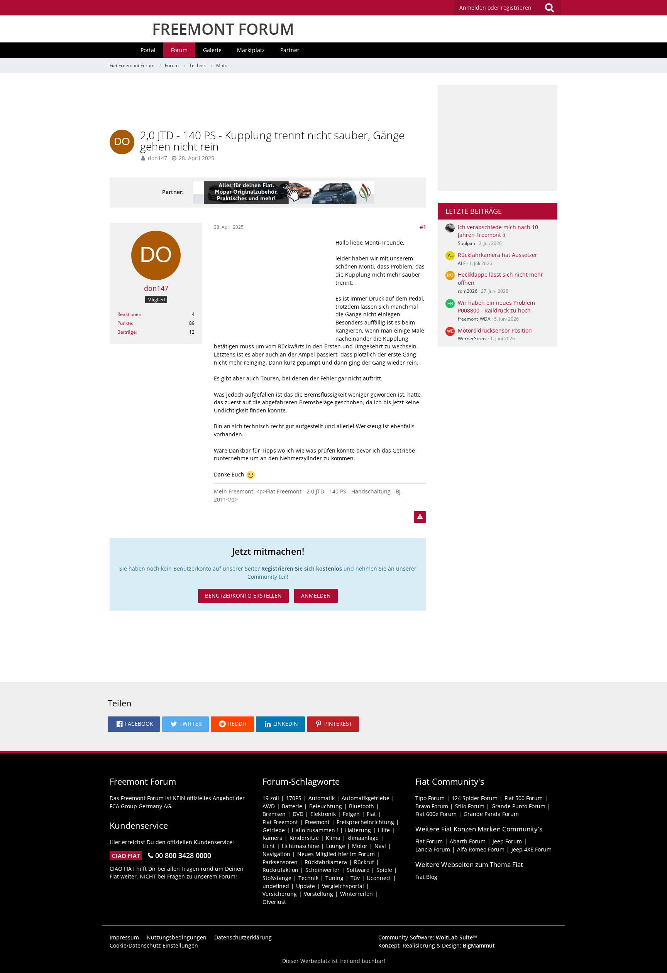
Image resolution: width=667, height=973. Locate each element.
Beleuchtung (325, 806)
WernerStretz (472, 338)
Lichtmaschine (300, 846)
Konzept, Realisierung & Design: (436, 945)
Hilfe (384, 830)
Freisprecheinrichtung (365, 822)
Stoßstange (276, 878)
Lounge (335, 846)
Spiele (384, 869)
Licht (268, 846)
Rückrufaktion (280, 869)
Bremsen (274, 814)
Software (358, 869)
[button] (134, 724)
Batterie (292, 806)
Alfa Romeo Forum (480, 849)
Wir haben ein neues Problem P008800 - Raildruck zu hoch (496, 306)
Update (305, 886)
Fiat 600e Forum (436, 814)
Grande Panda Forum (491, 814)
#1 (423, 226)
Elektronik (323, 814)
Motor (359, 846)
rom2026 (467, 291)
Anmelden (316, 595)
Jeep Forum (507, 841)
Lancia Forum (432, 849)
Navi (380, 846)
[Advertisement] (267, 102)
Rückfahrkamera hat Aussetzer (497, 254)
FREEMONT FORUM (223, 28)
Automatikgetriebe (365, 798)
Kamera (272, 837)
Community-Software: (427, 937)
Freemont (317, 822)
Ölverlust (274, 901)
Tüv (355, 878)
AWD (268, 806)
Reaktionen (129, 314)
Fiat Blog (426, 876)
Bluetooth (361, 806)
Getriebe (273, 830)
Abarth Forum (468, 841)
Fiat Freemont (280, 822)
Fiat (371, 814)
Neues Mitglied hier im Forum (336, 854)
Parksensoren (280, 862)
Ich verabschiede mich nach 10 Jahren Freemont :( (498, 231)
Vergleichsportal (343, 886)
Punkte (124, 323)
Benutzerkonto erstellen (243, 595)
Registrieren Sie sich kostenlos (301, 568)
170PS (293, 798)
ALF (462, 263)
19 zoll (270, 798)
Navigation (276, 854)
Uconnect (379, 878)
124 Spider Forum (475, 798)
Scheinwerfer (322, 869)
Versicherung (279, 893)
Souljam (466, 243)
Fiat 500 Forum (523, 798)
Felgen (351, 814)
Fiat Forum (429, 841)
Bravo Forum (431, 806)
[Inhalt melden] (420, 517)
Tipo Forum (430, 798)
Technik (308, 878)
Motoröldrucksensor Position (495, 330)
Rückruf (364, 862)
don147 (157, 158)
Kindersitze (304, 837)
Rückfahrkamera (326, 862)
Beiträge (126, 332)
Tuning (334, 878)
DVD (298, 814)
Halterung (358, 830)
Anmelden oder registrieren (495, 7)
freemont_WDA (474, 319)
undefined (275, 886)
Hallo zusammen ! (315, 830)
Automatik (321, 798)
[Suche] (549, 7)
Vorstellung (318, 893)
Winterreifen (356, 893)
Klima (333, 837)
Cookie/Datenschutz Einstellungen (154, 945)
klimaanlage (363, 837)
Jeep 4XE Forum (531, 849)
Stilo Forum (469, 806)
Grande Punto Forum (518, 806)
